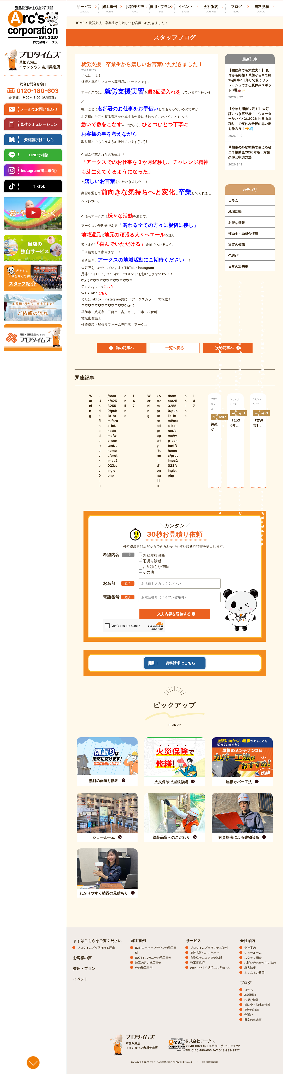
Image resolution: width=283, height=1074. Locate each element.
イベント (185, 8)
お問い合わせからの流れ (260, 962)
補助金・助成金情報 (257, 1004)
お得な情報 (251, 999)
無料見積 (261, 8)
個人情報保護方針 (210, 1062)
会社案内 (211, 8)
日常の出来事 (253, 1019)
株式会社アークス (200, 1041)
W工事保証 (197, 962)
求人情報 (250, 967)
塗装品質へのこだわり (204, 952)
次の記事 (224, 348)
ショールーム (253, 952)
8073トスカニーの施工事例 (153, 957)
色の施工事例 (143, 967)
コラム (248, 989)
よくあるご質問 (254, 972)
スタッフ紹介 (253, 957)
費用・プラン (160, 8)
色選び (248, 1014)
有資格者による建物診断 (206, 957)
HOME (80, 23)
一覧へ (174, 348)
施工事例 (109, 8)
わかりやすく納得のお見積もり (210, 967)
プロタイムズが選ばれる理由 (96, 947)
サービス (193, 940)
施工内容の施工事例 (148, 962)
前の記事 (124, 348)
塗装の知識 (251, 1009)
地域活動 (250, 994)
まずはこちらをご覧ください (97, 940)
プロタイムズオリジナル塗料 (209, 947)
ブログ (236, 8)
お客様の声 (135, 8)
